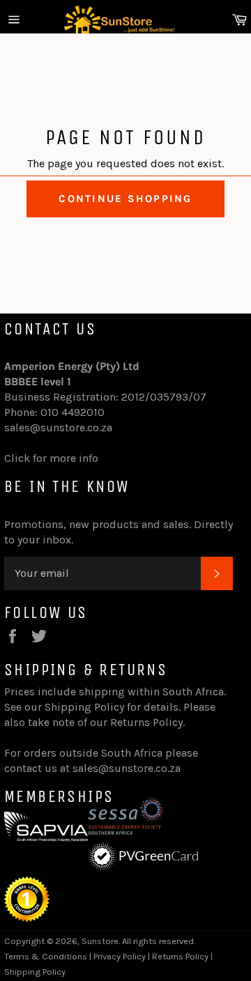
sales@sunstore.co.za (58, 427)
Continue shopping (125, 198)
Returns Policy (146, 722)
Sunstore (100, 941)
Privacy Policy (119, 956)
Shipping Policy (84, 706)
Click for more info (51, 458)
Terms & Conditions (45, 956)
